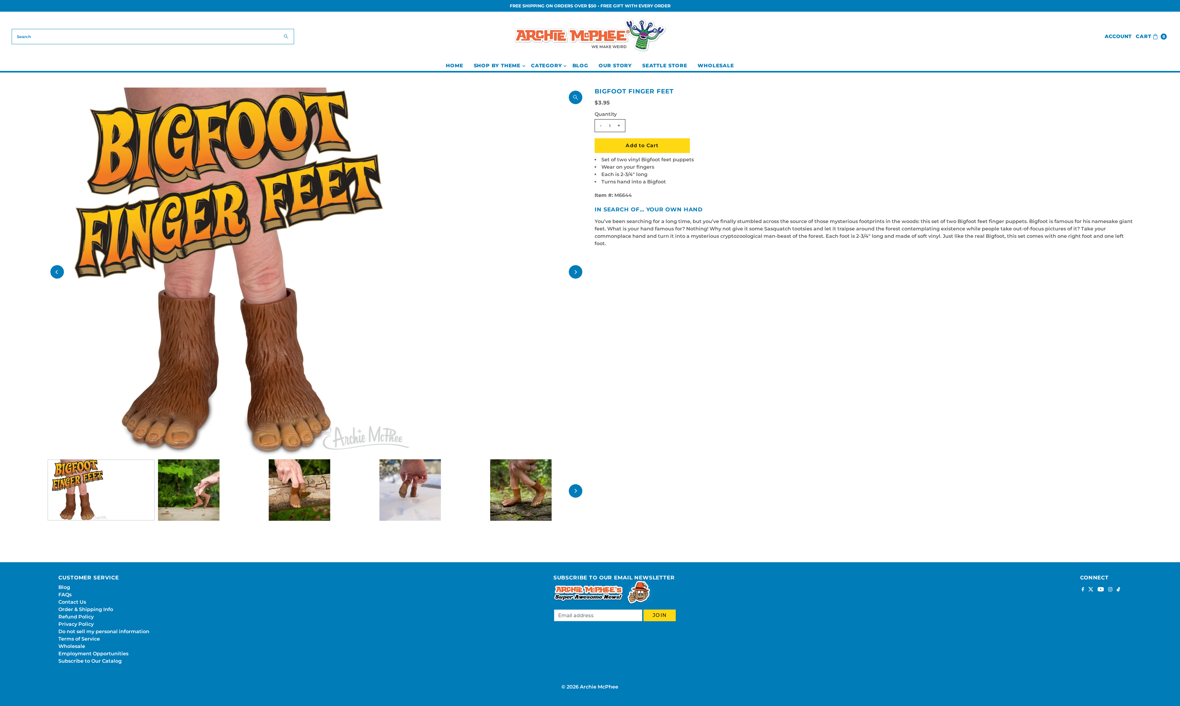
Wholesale (716, 66)
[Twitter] (1090, 589)
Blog (580, 66)
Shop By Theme (497, 66)
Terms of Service (79, 639)
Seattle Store (664, 66)
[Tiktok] (1118, 589)
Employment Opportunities (93, 654)
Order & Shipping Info (85, 609)
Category (546, 66)
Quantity (606, 114)
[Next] (575, 272)
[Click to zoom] (575, 97)
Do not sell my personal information (103, 631)
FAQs (65, 595)
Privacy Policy (76, 624)
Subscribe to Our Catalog (90, 661)
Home (454, 66)
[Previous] (57, 272)
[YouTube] (1101, 589)
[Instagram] (1110, 589)
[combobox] (153, 36)
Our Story (615, 66)
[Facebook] (1083, 589)
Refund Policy (76, 617)
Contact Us (72, 602)
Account (1118, 36)
